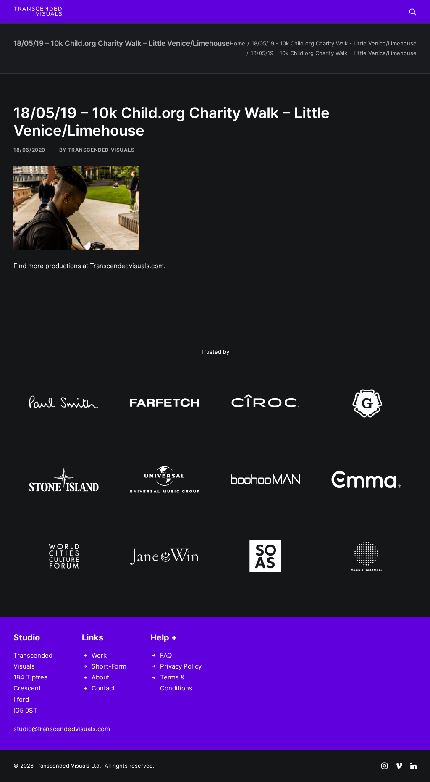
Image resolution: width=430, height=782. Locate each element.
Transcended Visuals (101, 150)
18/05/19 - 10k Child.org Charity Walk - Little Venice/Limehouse (334, 43)
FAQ (166, 655)
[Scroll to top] (414, 765)
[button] (413, 11)
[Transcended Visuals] (37, 11)
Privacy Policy (181, 666)
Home (237, 43)
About (100, 677)
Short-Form (109, 666)
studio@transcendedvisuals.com (61, 729)
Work (99, 655)
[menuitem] (413, 11)
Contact (103, 688)
